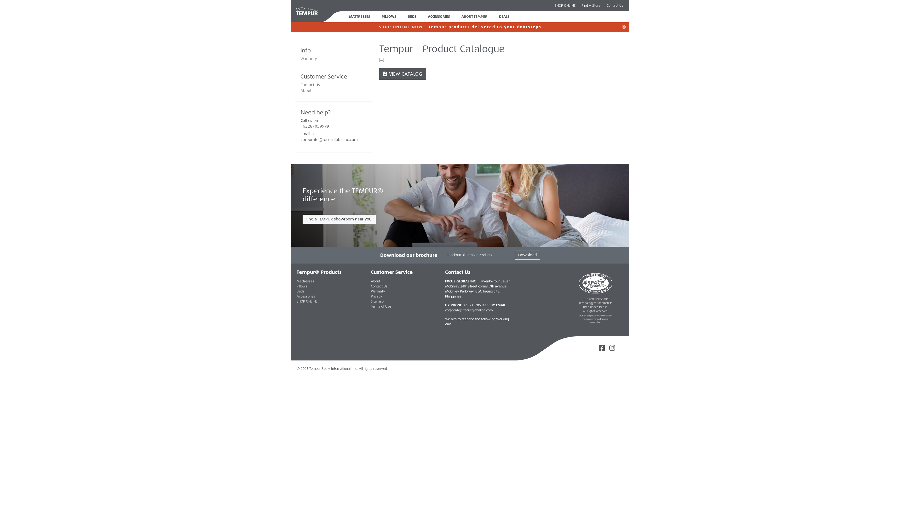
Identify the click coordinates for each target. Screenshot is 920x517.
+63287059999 (315, 126)
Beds (412, 16)
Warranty (308, 58)
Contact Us (615, 5)
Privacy (376, 296)
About (305, 90)
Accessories (439, 16)
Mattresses (359, 16)
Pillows (389, 16)
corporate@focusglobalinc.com (329, 139)
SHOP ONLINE (565, 5)
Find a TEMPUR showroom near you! (339, 219)
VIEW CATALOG (405, 74)
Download (527, 255)
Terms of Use (381, 306)
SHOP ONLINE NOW (401, 26)
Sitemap (377, 301)
